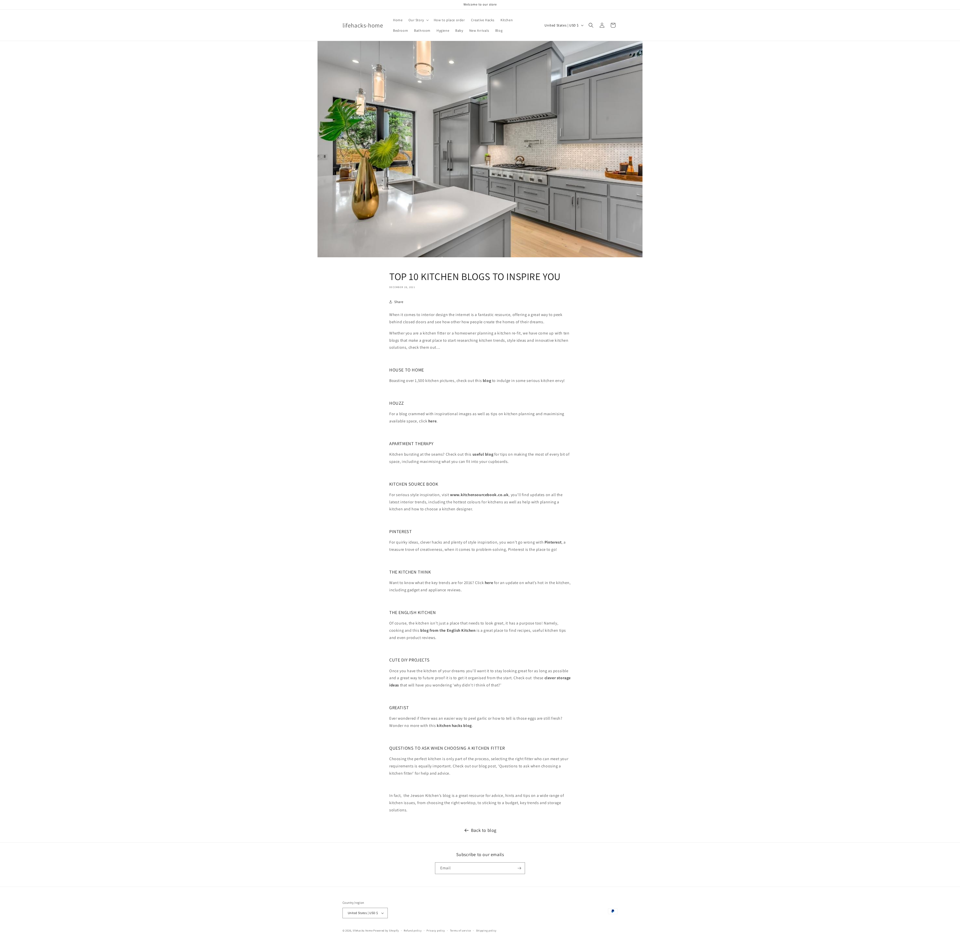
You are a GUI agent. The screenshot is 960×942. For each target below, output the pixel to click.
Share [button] (399, 302)
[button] (418, 20)
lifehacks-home (363, 930)
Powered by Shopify (386, 930)
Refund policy (413, 930)
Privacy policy (435, 930)
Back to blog (483, 830)
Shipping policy (486, 930)
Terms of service (460, 930)
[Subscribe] (519, 868)
